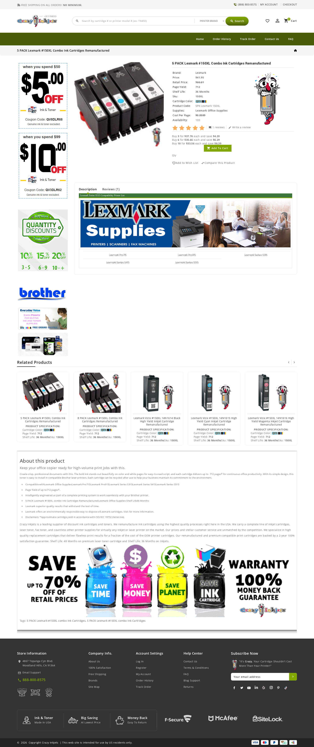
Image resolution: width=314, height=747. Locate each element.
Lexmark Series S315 (255, 255)
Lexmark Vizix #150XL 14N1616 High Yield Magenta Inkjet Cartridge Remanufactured (271, 421)
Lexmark (201, 72)
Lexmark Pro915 (187, 255)
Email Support (32, 672)
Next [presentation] (294, 362)
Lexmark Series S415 (117, 262)
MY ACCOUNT (269, 4)
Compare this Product (218, 163)
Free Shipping (97, 674)
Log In (140, 661)
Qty (174, 155)
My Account (143, 674)
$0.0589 (201, 115)
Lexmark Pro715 (117, 255)
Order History (222, 39)
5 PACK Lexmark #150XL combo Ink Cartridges (56, 620)
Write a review (239, 127)
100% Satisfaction (99, 667)
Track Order (247, 39)
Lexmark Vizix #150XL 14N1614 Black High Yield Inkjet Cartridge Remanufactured (157, 421)
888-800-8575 (34, 679)
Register (141, 667)
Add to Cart (220, 148)
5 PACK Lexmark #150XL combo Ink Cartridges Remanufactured (43, 419)
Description (88, 189)
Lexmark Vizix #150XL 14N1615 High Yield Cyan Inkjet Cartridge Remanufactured (214, 421)
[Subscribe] (293, 677)
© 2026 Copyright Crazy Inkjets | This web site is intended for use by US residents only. (74, 742)
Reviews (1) (111, 189)
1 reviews (217, 127)
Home (200, 39)
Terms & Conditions (196, 667)
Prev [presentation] (288, 362)
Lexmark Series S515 (186, 262)
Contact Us (272, 39)
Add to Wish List (185, 163)
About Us (94, 661)
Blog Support (192, 680)
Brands (93, 680)
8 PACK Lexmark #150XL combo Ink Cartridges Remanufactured (100, 419)
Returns (189, 687)
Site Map (94, 687)
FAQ (290, 39)
